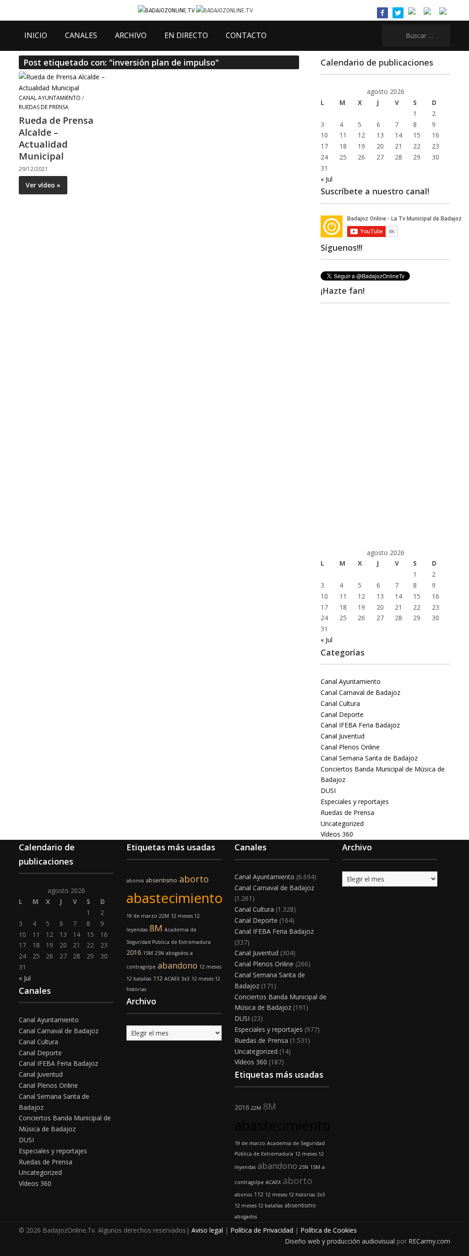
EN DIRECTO (186, 35)
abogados (177, 953)
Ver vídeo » (43, 185)
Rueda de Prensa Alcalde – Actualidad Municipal (56, 138)
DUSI (328, 790)
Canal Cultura (340, 703)
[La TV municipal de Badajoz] (167, 9)
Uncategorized (342, 823)
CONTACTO (246, 35)
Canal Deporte (342, 714)
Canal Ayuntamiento (50, 98)
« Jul (327, 179)
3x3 (185, 978)
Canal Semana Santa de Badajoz (369, 758)
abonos (135, 880)
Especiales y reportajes (355, 801)
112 (158, 978)
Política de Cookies (328, 1230)
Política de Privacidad (261, 1230)
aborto (194, 879)
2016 (133, 952)
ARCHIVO (131, 35)
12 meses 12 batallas (258, 1205)
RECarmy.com (429, 1241)
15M (148, 953)
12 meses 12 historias (290, 1194)
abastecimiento (174, 898)
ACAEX (172, 978)
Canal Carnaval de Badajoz (360, 692)
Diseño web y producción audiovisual (340, 1241)
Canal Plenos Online (350, 747)
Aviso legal (207, 1230)
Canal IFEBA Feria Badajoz (360, 725)
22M (164, 916)
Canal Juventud (343, 736)
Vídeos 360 (337, 834)
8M (156, 928)
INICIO (35, 35)
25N (159, 953)
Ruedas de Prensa (44, 107)
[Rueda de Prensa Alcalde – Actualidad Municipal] (62, 81)
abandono (177, 965)
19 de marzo (141, 916)
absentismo (161, 880)
